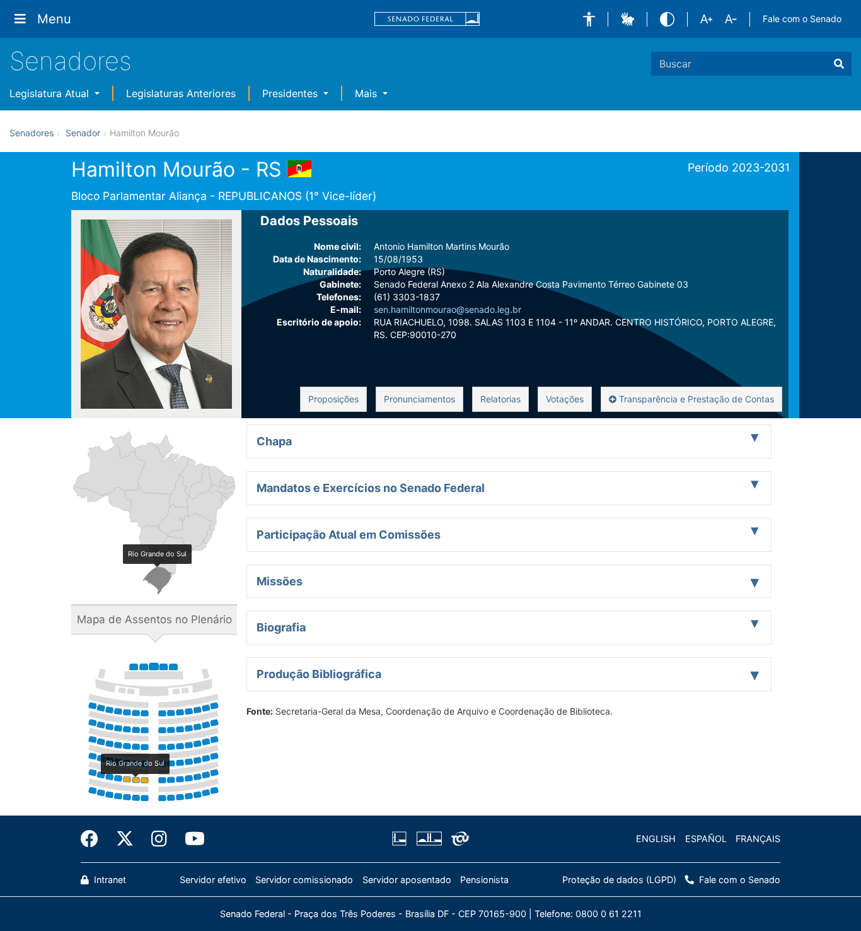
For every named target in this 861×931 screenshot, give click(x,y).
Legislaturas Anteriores (181, 93)
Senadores (70, 60)
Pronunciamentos (419, 399)
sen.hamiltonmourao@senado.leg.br (447, 309)
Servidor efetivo (213, 879)
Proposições (333, 399)
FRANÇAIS (758, 838)
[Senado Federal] (427, 19)
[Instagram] (159, 839)
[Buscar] (839, 63)
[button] (589, 19)
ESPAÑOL (706, 838)
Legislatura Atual (50, 93)
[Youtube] (190, 839)
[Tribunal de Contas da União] (458, 838)
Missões (280, 581)
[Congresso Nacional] (428, 838)
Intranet (108, 879)
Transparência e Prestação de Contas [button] (695, 399)
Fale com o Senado (802, 18)
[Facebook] (94, 839)
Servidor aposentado (406, 879)
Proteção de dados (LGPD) (619, 879)
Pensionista (484, 879)
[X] (124, 839)
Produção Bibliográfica (319, 674)
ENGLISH (656, 838)
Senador (83, 132)
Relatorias (500, 399)
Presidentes (291, 93)
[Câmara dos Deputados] (401, 838)
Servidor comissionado (304, 879)
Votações (565, 399)
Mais (367, 93)
